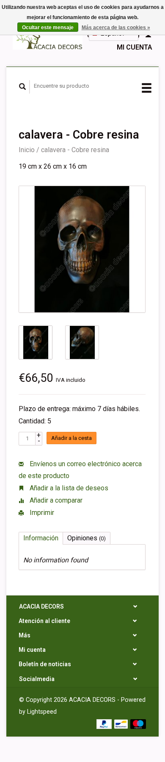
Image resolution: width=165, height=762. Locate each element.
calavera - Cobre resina (75, 150)
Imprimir (41, 513)
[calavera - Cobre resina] (82, 249)
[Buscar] (23, 87)
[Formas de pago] (105, 724)
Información (40, 538)
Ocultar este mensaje (48, 28)
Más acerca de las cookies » (116, 28)
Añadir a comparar (55, 500)
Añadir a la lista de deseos (68, 488)
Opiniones (86, 538)
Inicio (27, 150)
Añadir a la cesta (71, 438)
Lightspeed (42, 711)
